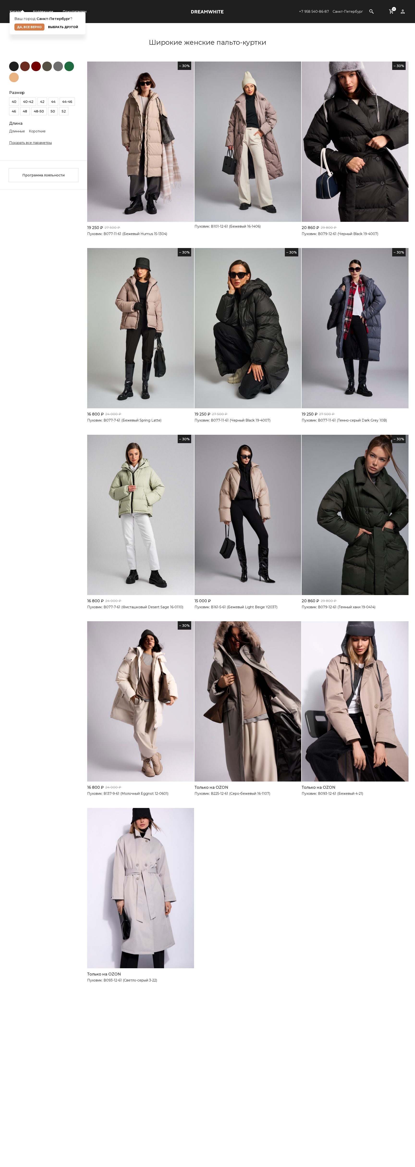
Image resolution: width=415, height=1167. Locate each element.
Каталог (16, 11)
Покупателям (74, 11)
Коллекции (43, 11)
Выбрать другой (63, 27)
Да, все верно (29, 27)
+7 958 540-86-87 (314, 11)
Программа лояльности (43, 175)
